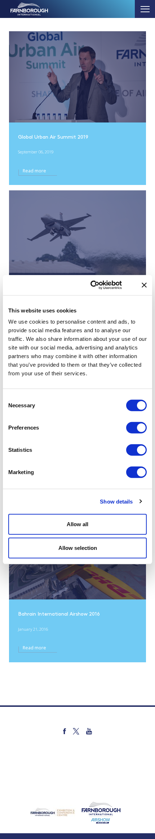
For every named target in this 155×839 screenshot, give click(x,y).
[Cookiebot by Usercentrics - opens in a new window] (99, 285)
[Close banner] (144, 285)
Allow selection (77, 547)
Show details (116, 501)
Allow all (77, 524)
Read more (34, 171)
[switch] (136, 428)
